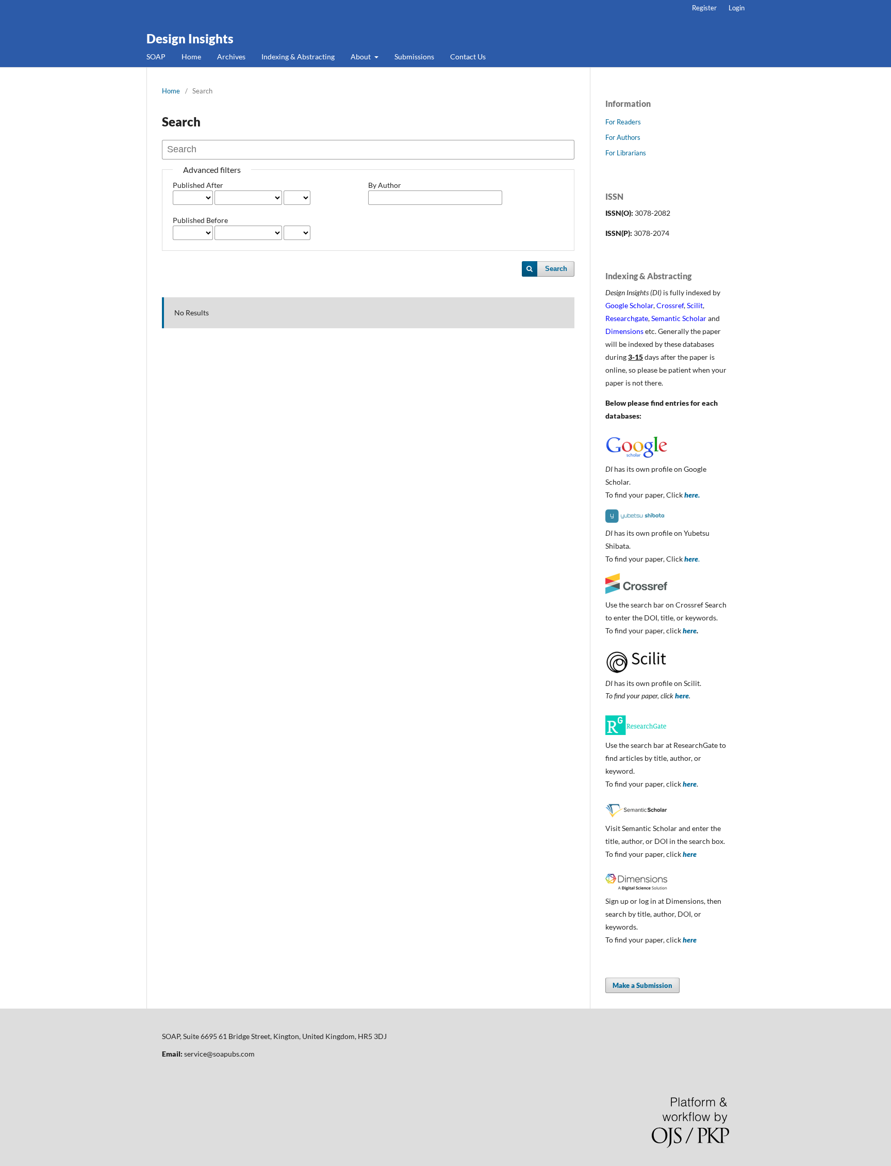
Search (556, 269)
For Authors (622, 137)
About (361, 56)
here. (692, 494)
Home (191, 56)
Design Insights (190, 38)
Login (737, 8)
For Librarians (625, 153)
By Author (384, 185)
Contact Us (468, 56)
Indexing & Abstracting (298, 56)
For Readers (623, 122)
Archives (231, 56)
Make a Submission (642, 985)
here (690, 630)
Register (704, 8)
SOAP (156, 56)
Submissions (414, 56)
